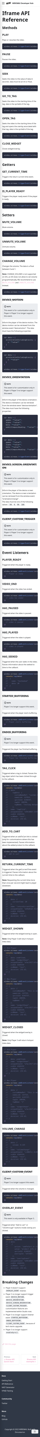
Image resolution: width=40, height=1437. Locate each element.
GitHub (4, 1419)
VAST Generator (8, 1387)
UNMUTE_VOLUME (26, 282)
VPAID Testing (7, 1391)
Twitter (4, 1403)
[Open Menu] (34, 1432)
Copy (34, 46)
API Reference (7, 1384)
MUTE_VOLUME (8, 282)
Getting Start (7, 1380)
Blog (3, 1416)
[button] (3, 3)
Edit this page (10, 1344)
